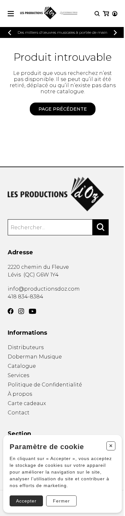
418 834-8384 (25, 297)
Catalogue (22, 366)
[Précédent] (9, 33)
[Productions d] (62, 194)
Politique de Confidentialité (45, 385)
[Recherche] (97, 14)
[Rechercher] (101, 227)
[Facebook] (10, 311)
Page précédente (62, 109)
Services (18, 375)
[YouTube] (32, 311)
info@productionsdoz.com (44, 289)
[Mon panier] (106, 14)
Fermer (61, 500)
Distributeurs (26, 347)
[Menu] (11, 14)
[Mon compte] (114, 14)
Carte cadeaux (27, 403)
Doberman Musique (35, 357)
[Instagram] (21, 311)
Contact (18, 413)
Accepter (26, 500)
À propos (20, 394)
